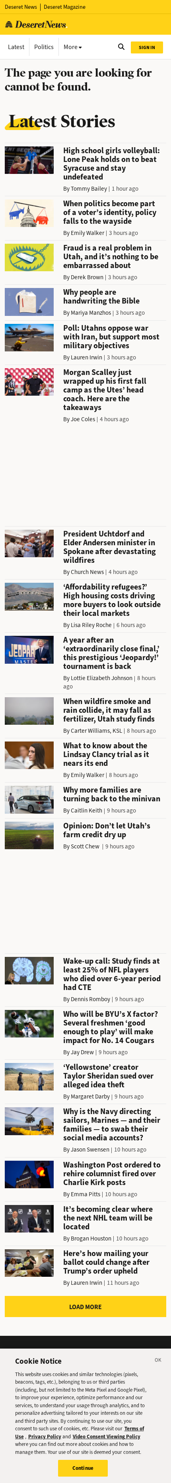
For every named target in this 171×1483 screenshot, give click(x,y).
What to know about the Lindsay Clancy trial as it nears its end (106, 754)
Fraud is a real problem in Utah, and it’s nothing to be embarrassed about (110, 257)
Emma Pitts (85, 1194)
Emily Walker (87, 233)
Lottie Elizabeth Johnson (101, 678)
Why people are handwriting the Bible (101, 296)
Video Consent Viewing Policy (106, 1436)
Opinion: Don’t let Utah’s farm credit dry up (106, 830)
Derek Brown (87, 277)
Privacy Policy (44, 1436)
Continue (82, 1468)
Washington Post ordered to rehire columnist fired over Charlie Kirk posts (112, 1174)
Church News (87, 572)
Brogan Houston (91, 1238)
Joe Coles (83, 419)
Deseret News (21, 7)
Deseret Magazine (65, 7)
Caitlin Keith (86, 810)
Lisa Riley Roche (91, 625)
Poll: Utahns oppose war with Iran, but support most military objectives (111, 337)
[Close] (158, 1361)
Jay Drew (82, 1052)
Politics (44, 47)
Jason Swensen (90, 1150)
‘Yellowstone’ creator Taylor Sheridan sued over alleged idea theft (108, 1076)
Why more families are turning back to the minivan (111, 794)
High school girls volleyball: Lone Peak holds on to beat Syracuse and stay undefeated (111, 163)
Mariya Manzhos (91, 313)
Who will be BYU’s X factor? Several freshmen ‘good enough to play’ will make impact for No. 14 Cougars (110, 1027)
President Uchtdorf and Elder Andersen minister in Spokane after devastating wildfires (109, 547)
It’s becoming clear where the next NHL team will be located (108, 1218)
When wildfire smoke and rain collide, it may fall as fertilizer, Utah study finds (109, 710)
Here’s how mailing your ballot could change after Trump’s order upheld (106, 1262)
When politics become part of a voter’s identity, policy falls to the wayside (109, 212)
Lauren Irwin (86, 357)
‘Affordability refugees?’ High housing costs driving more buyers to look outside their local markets (112, 600)
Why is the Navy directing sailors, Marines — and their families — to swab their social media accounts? (111, 1124)
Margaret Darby (90, 1096)
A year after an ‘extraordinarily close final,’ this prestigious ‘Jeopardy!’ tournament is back (111, 653)
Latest (16, 47)
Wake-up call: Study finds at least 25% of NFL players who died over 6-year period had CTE (112, 974)
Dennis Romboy (90, 999)
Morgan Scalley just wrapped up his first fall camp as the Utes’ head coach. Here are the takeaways (104, 390)
